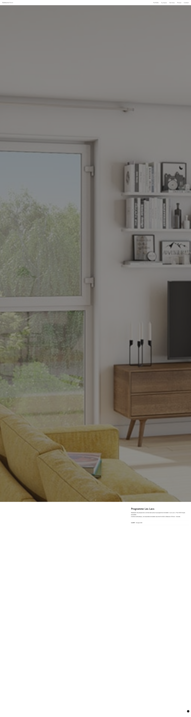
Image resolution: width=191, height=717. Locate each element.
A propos (164, 3)
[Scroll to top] (188, 711)
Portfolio (156, 3)
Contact (186, 3)
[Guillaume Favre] (3, 2)
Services (172, 3)
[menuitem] (156, 2)
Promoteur (96, 259)
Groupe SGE (139, 522)
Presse (179, 3)
